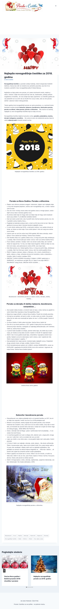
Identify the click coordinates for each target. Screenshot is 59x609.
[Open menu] (55, 6)
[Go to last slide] (4, 571)
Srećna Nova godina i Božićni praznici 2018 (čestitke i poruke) (12, 579)
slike (19, 539)
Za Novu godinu (8, 79)
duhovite (32, 535)
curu (14, 535)
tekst (30, 539)
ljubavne (39, 535)
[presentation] (15, 564)
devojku (26, 535)
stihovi (25, 539)
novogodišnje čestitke (10, 539)
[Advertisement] (29, 23)
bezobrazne (8, 535)
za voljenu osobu (38, 539)
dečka (20, 535)
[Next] (54, 571)
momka (46, 535)
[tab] (26, 587)
